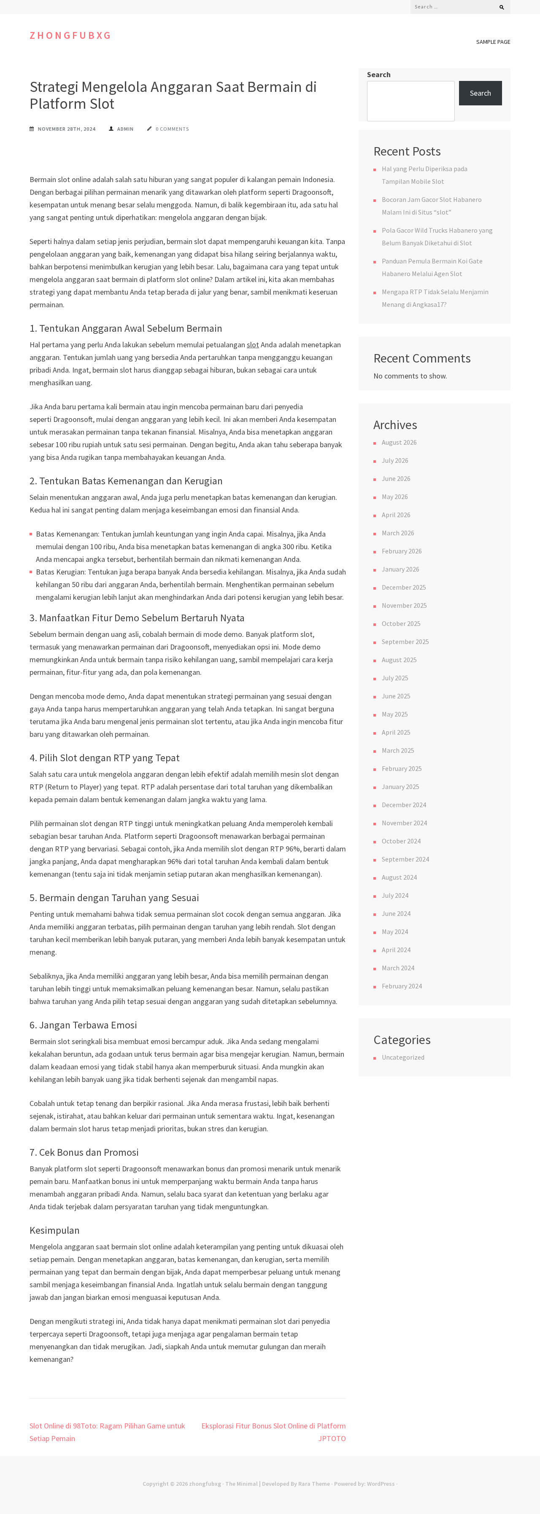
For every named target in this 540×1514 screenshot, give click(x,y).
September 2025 (405, 641)
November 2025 (404, 605)
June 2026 (396, 478)
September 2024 (405, 859)
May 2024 (395, 931)
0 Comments (172, 129)
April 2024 (396, 949)
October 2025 (401, 623)
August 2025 (399, 659)
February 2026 (402, 551)
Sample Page (493, 42)
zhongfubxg (71, 35)
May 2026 (395, 496)
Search (379, 74)
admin (125, 129)
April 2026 (396, 514)
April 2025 (396, 732)
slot (253, 344)
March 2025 (398, 750)
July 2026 (395, 460)
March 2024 (398, 968)
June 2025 (396, 696)
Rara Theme (314, 1483)
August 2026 (399, 442)
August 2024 (399, 877)
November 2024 (404, 823)
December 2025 (404, 587)
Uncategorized (403, 1057)
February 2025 (402, 768)
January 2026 (400, 569)
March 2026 (398, 533)
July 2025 (395, 678)
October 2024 (401, 841)
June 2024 (396, 913)
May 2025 (395, 714)
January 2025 (400, 786)
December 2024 (404, 804)
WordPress (381, 1483)
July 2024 (395, 895)
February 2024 (402, 986)
